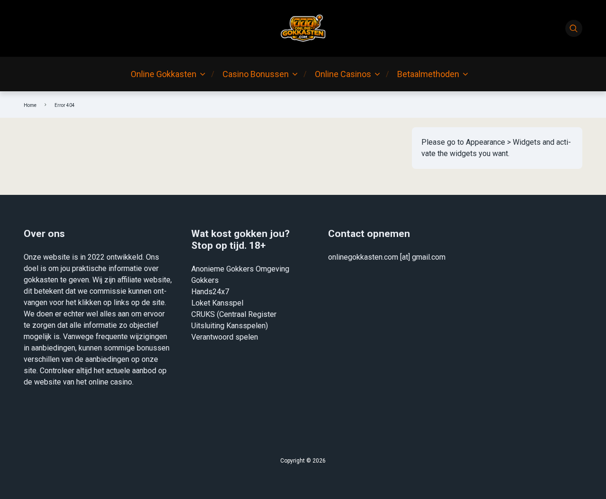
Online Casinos (343, 74)
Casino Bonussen (256, 74)
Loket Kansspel (217, 302)
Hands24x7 (210, 291)
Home (30, 105)
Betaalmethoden (428, 74)
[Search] (573, 28)
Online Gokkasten (163, 74)
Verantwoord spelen (224, 337)
